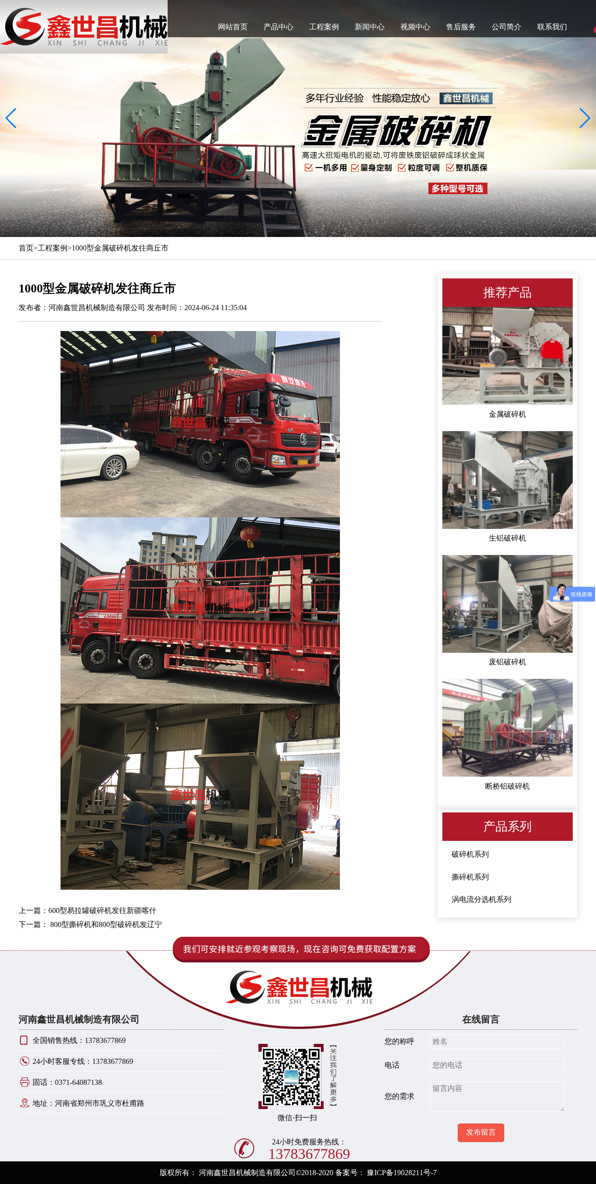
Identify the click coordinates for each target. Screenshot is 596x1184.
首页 (26, 248)
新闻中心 (370, 27)
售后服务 (461, 27)
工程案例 (324, 27)
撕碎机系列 (470, 877)
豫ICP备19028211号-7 (402, 1173)
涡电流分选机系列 (481, 900)
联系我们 (552, 27)
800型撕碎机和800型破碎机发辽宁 (105, 924)
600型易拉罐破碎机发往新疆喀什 (102, 910)
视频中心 (415, 27)
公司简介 (507, 27)
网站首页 (233, 27)
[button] (585, 118)
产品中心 (278, 27)
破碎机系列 (470, 855)
